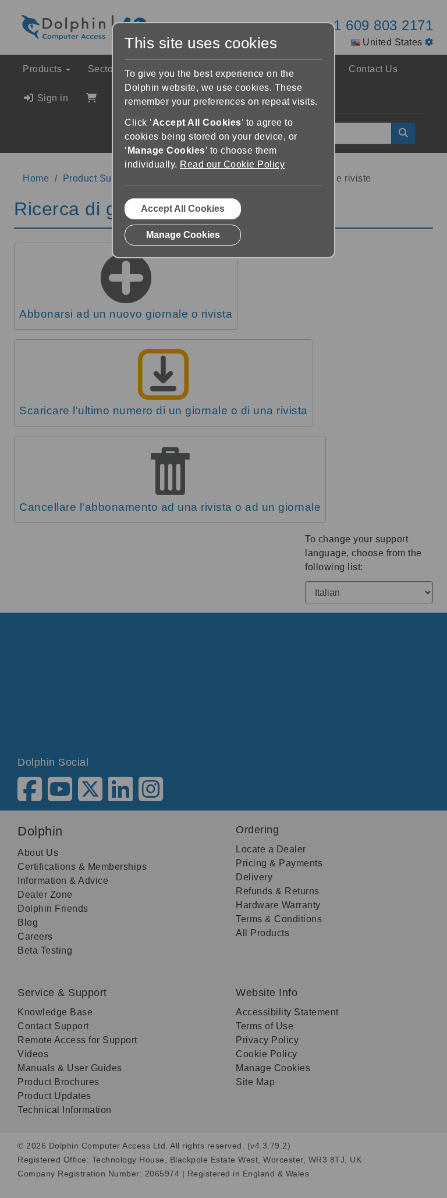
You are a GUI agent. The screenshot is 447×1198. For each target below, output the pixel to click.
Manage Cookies (183, 235)
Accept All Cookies (183, 209)
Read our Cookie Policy (232, 164)
